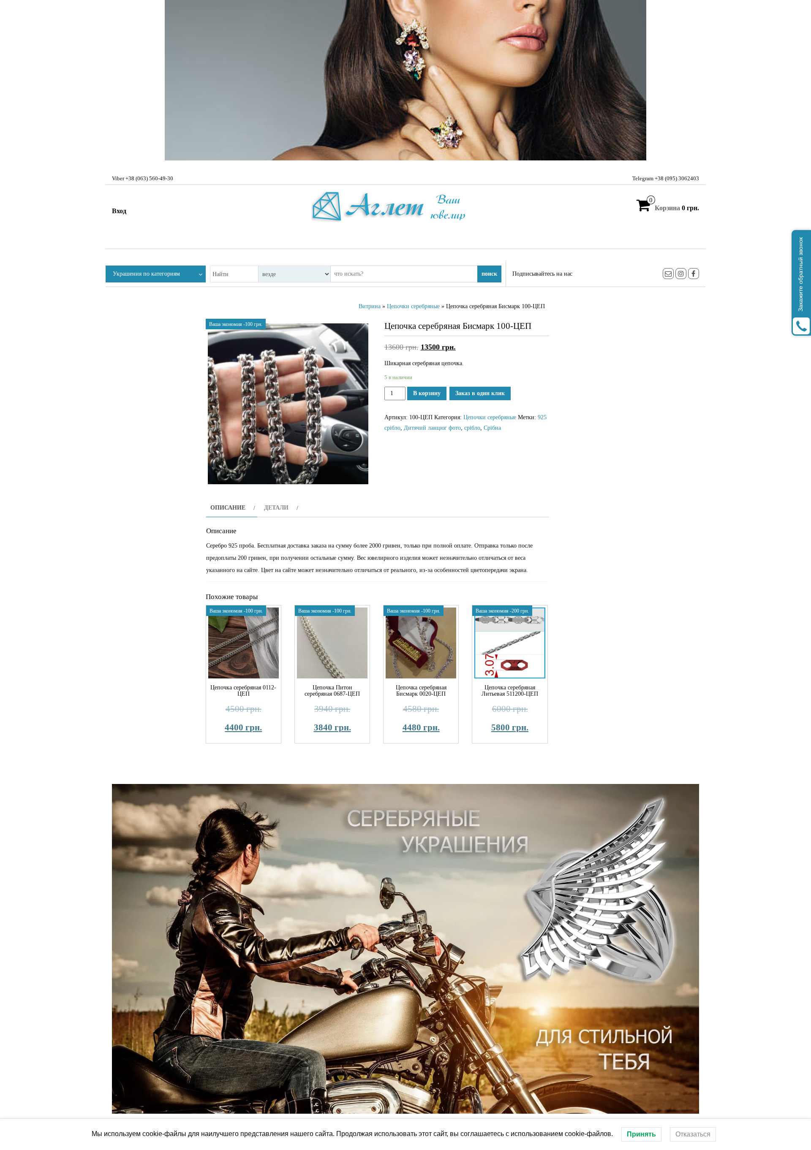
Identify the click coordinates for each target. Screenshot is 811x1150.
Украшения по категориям (146, 274)
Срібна (492, 428)
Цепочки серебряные (413, 306)
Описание (227, 507)
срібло (472, 428)
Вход (119, 210)
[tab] (232, 507)
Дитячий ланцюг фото (432, 428)
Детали (276, 507)
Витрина (370, 306)
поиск (489, 274)
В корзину (427, 393)
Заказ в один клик (480, 393)
